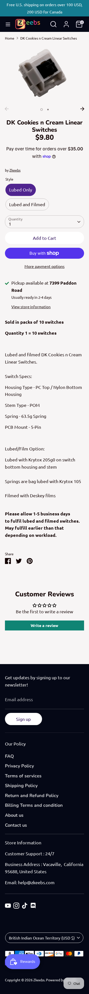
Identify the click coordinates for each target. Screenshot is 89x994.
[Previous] (6, 108)
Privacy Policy (19, 766)
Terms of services (23, 776)
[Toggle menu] (8, 24)
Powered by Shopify (61, 980)
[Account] (66, 22)
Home (9, 38)
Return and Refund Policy (31, 796)
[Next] (82, 108)
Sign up (23, 719)
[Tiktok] (25, 906)
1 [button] (41, 109)
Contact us (16, 825)
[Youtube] (8, 906)
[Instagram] (16, 906)
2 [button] (48, 109)
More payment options (44, 266)
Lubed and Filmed (27, 204)
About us (14, 815)
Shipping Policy (21, 786)
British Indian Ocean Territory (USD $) (42, 937)
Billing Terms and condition (34, 805)
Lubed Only (20, 189)
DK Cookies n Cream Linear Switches (48, 38)
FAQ (9, 756)
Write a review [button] (44, 625)
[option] (44, 74)
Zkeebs (15, 170)
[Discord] (33, 906)
